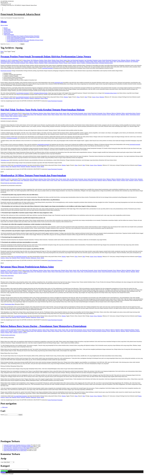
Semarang (26, 61)
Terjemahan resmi (5, 160)
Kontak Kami (7, 33)
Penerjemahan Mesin (10, 304)
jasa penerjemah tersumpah (22, 97)
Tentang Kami (7, 29)
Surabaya (36, 61)
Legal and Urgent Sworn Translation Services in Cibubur (17, 445)
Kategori (3, 469)
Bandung (41, 60)
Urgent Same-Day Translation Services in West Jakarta (16, 447)
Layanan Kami (7, 30)
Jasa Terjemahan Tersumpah (91, 60)
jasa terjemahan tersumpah (22, 93)
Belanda (54, 60)
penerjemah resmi (58, 82)
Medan (137, 60)
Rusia (21, 61)
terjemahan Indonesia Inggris (58, 61)
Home (2, 51)
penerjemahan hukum (6, 61)
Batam (45, 60)
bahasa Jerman (26, 60)
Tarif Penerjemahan (8, 32)
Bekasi (49, 60)
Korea (118, 60)
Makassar (123, 60)
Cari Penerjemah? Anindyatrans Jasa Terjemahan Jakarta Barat (18, 446)
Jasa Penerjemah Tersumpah (77, 60)
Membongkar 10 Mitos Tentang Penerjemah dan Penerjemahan (33, 175)
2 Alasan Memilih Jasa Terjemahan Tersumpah (18, 41)
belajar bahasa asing (56, 270)
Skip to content (4, 25)
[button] (7, 473)
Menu (4, 21)
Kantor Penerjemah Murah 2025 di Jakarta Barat (15, 450)
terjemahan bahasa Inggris (45, 61)
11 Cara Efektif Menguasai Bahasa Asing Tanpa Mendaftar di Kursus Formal (25, 40)
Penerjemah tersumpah (6, 70)
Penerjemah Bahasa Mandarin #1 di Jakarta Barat (15, 449)
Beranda (6, 27)
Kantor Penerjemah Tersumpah (109, 60)
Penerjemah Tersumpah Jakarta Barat (20, 14)
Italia (68, 60)
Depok (61, 60)
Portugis (18, 61)
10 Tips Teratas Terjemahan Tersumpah (16, 38)
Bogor (57, 60)
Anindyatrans (15, 60)
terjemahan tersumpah (12, 138)
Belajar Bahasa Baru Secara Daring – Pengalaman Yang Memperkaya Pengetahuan (43, 326)
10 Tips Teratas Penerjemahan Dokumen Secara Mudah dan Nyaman (23, 37)
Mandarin (133, 60)
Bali (32, 60)
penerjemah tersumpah (47, 68)
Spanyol (31, 61)
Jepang (100, 60)
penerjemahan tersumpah (43, 144)
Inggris (65, 60)
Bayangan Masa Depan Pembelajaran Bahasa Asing (27, 266)
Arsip (2, 462)
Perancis (13, 61)
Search (2, 414)
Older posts (4, 407)
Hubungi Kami (4, 471)
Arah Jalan (3, 472)
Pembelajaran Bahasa (129, 329)
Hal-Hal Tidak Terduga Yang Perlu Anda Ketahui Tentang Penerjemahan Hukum (43, 109)
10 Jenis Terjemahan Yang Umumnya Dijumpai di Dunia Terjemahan (23, 36)
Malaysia (128, 60)
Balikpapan (36, 60)
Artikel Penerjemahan (9, 34)
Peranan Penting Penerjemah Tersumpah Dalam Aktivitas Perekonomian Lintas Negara (46, 56)
